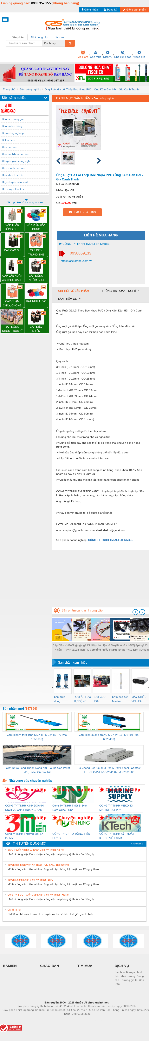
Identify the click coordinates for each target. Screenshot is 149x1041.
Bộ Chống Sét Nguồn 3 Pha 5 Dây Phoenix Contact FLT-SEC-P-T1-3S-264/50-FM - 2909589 (109, 770)
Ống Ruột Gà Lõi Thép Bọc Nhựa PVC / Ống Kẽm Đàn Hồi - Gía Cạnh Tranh (92, 89)
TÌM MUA (84, 966)
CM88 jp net (14, 909)
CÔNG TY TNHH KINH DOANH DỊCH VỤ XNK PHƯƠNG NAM (24, 807)
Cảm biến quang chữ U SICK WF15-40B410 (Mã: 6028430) (109, 737)
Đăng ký (112, 9)
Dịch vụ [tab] (59, 37)
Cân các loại (9, 147)
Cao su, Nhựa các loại (15, 154)
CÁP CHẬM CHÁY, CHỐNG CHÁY (12, 304)
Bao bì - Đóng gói (12, 119)
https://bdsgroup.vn (71, 1019)
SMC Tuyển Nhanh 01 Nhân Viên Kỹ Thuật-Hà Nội (36, 849)
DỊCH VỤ (122, 966)
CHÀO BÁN (49, 966)
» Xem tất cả (137, 843)
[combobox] (64, 43)
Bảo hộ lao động (12, 126)
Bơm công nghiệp (13, 133)
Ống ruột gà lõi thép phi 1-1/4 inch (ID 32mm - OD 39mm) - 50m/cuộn (86, 648)
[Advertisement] (100, 577)
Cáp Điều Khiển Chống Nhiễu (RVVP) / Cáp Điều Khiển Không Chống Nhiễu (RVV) (67, 648)
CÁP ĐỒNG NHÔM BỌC (36, 278)
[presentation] (135, 612)
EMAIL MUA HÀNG (84, 212)
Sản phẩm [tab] (18, 37)
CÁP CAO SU (12, 250)
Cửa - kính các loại (13, 168)
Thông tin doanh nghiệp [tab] (120, 290)
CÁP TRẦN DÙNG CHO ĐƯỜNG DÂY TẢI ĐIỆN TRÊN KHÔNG (12, 227)
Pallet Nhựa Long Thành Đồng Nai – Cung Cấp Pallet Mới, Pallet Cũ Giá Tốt (37, 770)
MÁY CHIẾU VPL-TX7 (139, 699)
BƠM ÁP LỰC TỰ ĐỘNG (82, 699)
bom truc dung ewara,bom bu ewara (61, 699)
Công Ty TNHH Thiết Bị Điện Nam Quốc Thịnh (69, 807)
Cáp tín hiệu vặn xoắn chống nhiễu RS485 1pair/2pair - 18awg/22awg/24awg (105, 648)
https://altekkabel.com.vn (76, 260)
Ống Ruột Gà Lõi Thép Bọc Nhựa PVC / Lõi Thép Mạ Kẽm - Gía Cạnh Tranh (125, 648)
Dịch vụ (107, 56)
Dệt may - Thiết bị (13, 189)
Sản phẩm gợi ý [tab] (69, 298)
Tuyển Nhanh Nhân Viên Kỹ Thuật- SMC (30, 879)
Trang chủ (9, 89)
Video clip (139, 56)
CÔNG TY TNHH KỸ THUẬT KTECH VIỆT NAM (116, 836)
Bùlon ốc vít (9, 140)
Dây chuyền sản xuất (15, 182)
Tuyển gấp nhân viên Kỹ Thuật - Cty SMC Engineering (38, 864)
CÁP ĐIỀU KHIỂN (36, 328)
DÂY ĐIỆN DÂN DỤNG (36, 227)
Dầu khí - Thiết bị (12, 175)
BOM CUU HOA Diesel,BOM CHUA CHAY (100, 699)
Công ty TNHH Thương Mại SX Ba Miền (24, 836)
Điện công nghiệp (30, 89)
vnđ (74, 202)
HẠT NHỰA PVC (36, 301)
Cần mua (95, 56)
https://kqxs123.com (95, 1019)
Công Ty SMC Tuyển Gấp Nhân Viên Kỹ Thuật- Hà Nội (38, 894)
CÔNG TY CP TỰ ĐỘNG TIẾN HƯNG (71, 836)
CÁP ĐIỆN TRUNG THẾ (36, 252)
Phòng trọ (51, 1019)
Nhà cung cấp (122, 56)
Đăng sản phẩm (136, 9)
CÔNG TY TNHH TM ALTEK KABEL (85, 243)
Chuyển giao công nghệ (16, 161)
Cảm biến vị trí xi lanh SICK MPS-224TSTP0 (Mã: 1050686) (37, 737)
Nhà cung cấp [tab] (39, 37)
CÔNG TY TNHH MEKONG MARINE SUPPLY (116, 807)
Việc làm (83, 56)
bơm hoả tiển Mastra (120, 699)
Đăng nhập (91, 9)
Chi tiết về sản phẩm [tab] (73, 290)
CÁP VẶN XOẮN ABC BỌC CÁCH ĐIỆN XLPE (12, 278)
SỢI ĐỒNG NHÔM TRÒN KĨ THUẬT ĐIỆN (12, 329)
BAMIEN (10, 966)
